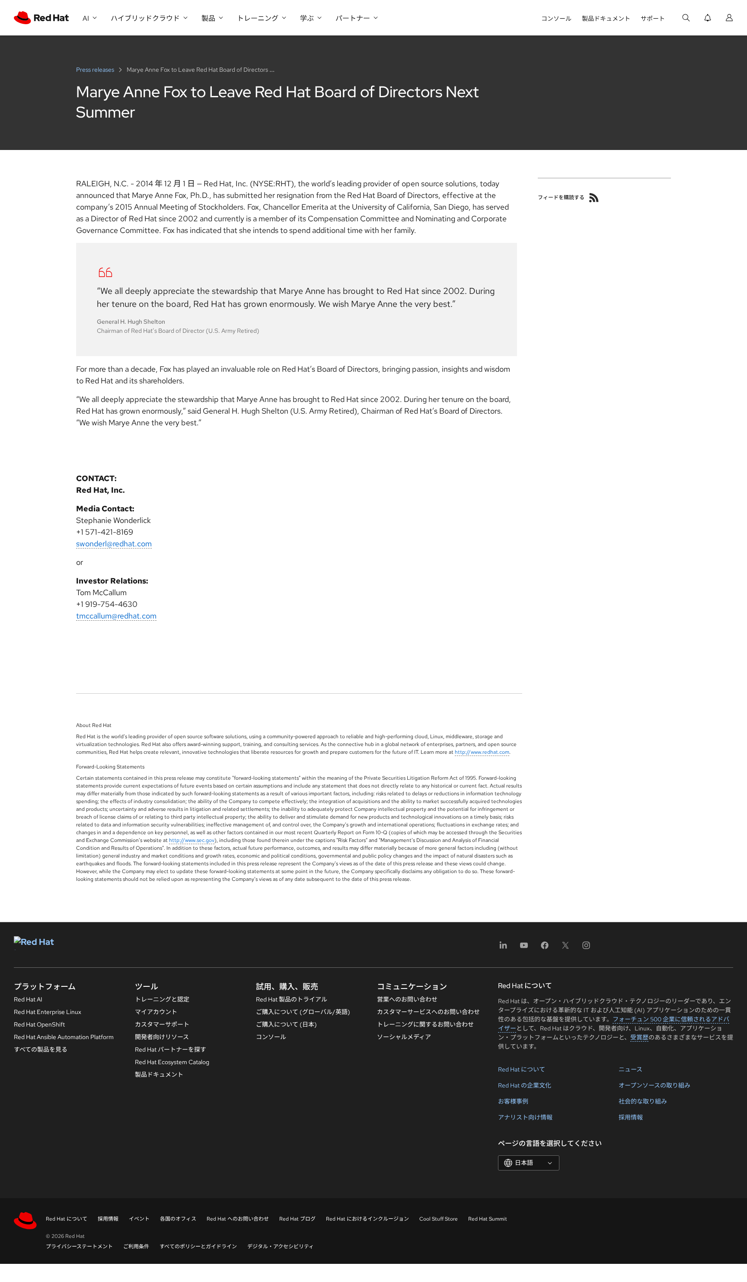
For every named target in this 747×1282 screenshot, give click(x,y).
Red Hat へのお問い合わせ (238, 1218)
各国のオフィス (178, 1218)
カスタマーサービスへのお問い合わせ (428, 1012)
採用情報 (631, 1117)
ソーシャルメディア (404, 1037)
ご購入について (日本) (286, 1024)
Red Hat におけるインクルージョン (367, 1218)
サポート (653, 18)
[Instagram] (586, 948)
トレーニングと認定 (162, 999)
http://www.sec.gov (191, 840)
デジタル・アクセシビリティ (280, 1246)
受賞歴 (639, 1037)
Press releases (95, 69)
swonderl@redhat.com (114, 544)
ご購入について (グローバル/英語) (303, 1012)
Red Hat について (521, 1069)
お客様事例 (513, 1101)
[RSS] (594, 197)
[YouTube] (524, 948)
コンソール (556, 18)
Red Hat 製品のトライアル (291, 999)
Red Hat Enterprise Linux (47, 1012)
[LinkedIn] (503, 948)
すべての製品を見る (40, 1049)
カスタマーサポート (162, 1024)
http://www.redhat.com (482, 752)
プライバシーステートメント (79, 1246)
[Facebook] (545, 948)
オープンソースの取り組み (654, 1085)
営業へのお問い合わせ (407, 999)
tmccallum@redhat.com (116, 616)
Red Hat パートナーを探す (170, 1049)
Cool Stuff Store (438, 1218)
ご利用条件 (136, 1246)
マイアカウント (156, 1012)
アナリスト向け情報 (525, 1117)
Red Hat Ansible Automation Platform (64, 1037)
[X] (565, 948)
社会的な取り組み (643, 1101)
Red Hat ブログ (297, 1218)
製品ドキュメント (606, 18)
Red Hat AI (28, 999)
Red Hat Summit (487, 1218)
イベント (139, 1218)
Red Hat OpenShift (39, 1024)
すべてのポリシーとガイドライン (198, 1246)
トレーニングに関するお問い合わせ (425, 1024)
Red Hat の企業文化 (524, 1085)
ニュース (630, 1069)
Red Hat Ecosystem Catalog (172, 1062)
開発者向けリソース (162, 1037)
